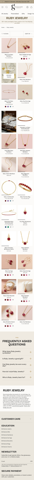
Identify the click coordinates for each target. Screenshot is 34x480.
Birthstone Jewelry (7, 429)
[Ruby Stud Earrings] (25, 92)
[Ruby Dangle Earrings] (25, 45)
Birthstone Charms (7, 447)
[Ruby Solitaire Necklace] (25, 238)
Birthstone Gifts (6, 432)
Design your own (7, 407)
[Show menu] (2, 7)
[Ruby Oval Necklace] (25, 312)
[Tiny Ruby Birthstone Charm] (25, 212)
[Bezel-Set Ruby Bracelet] (9, 92)
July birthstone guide (17, 406)
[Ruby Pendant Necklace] (25, 286)
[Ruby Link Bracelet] (9, 187)
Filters (5, 34)
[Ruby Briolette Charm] (9, 312)
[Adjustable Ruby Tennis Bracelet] (9, 212)
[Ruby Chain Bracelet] (9, 286)
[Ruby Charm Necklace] (9, 164)
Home (2, 27)
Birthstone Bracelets (7, 441)
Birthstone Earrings (7, 438)
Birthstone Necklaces (7, 435)
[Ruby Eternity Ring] (25, 187)
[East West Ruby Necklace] (9, 141)
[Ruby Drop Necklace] (25, 70)
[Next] (31, 2)
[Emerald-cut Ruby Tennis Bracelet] (25, 118)
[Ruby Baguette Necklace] (25, 164)
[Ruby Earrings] (9, 261)
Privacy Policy (5, 466)
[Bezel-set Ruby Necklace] (9, 45)
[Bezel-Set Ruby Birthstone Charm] (9, 238)
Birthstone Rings (6, 444)
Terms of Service (15, 466)
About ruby (27, 406)
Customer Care (11, 419)
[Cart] (31, 7)
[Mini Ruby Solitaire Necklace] (25, 141)
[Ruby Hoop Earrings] (25, 261)
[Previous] (2, 2)
